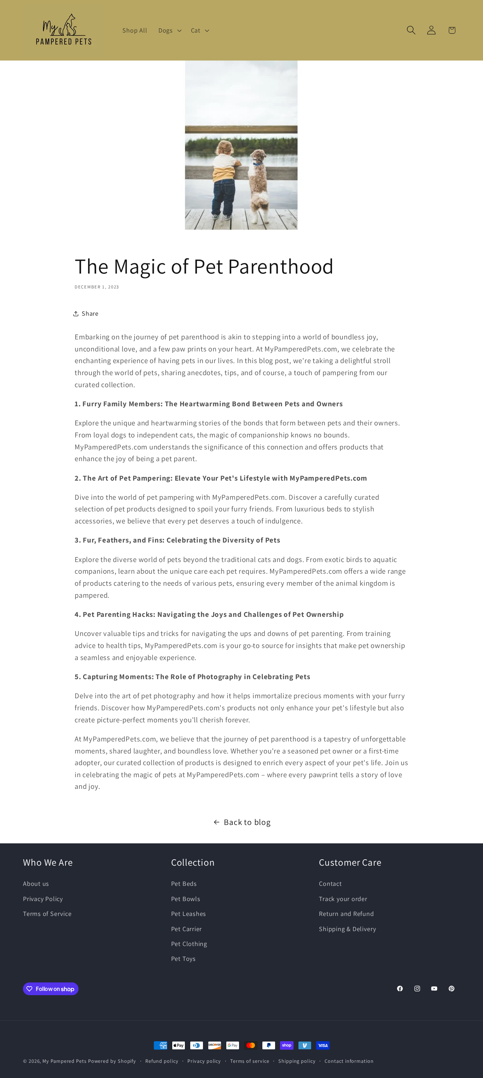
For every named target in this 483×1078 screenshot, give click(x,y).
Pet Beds (184, 883)
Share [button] (90, 313)
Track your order (343, 898)
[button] (169, 30)
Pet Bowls (185, 898)
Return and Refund (346, 913)
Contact (330, 883)
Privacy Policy (43, 898)
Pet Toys (183, 958)
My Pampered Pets (64, 1060)
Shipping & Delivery (347, 928)
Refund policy (162, 1060)
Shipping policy (297, 1060)
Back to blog (247, 821)
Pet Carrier (186, 928)
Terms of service (249, 1060)
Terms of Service (47, 913)
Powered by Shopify (112, 1060)
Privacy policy (204, 1060)
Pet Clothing (189, 943)
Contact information (349, 1060)
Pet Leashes (188, 913)
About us (36, 883)
